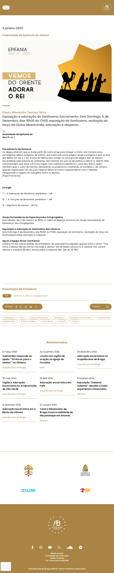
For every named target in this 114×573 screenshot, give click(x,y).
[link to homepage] (107, 7)
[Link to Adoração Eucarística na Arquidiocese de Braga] (94, 358)
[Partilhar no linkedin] (31, 307)
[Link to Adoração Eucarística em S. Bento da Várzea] (19, 411)
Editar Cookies (57, 558)
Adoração (9, 317)
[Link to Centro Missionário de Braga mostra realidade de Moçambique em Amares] (57, 412)
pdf (6, 295)
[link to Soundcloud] (69, 547)
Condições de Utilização (57, 555)
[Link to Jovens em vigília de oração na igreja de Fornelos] (57, 359)
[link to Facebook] (32, 547)
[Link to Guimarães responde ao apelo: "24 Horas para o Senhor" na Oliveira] (19, 359)
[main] (57, 220)
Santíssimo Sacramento (81, 317)
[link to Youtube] (50, 547)
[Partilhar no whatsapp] (26, 307)
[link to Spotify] (80, 547)
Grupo (75, 321)
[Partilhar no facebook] (16, 307)
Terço (22, 317)
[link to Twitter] (59, 547)
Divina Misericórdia (40, 317)
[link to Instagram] (40, 547)
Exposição (59, 317)
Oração (63, 321)
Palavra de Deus (28, 321)
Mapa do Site (57, 553)
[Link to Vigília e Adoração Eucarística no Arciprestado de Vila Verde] (19, 386)
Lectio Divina (48, 321)
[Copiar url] (36, 307)
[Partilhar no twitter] (21, 307)
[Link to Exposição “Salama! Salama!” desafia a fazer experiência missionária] (94, 386)
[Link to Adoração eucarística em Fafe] (57, 384)
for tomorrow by (57, 560)
